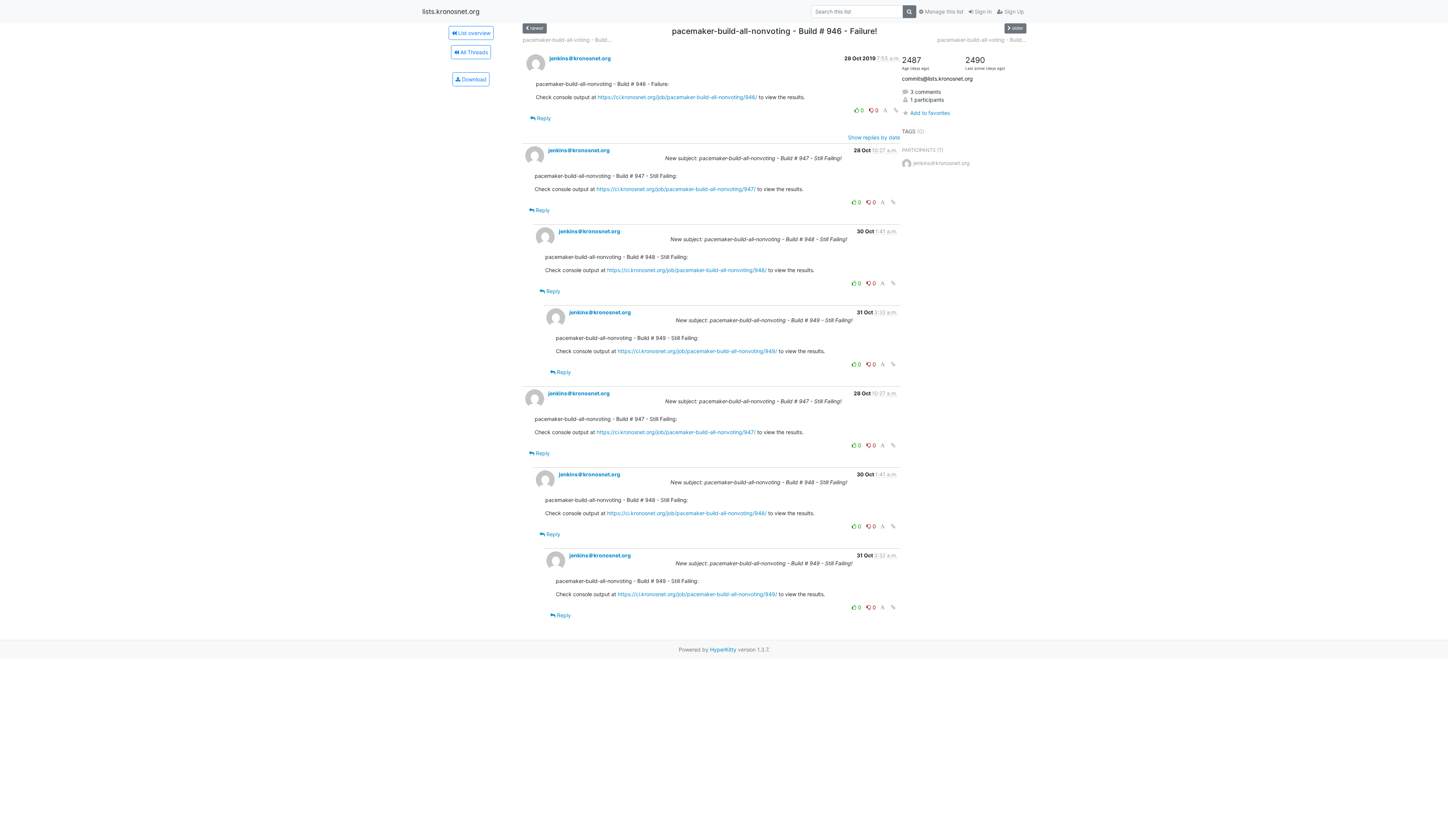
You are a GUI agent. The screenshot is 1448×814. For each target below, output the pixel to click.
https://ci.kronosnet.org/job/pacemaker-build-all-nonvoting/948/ (687, 270)
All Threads (473, 52)
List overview (474, 33)
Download (473, 79)
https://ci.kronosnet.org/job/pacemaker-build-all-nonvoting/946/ (677, 97)
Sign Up (1013, 11)
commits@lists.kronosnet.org (937, 78)
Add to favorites (930, 113)
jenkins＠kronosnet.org (580, 58)
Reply (543, 118)
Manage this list (943, 11)
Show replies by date (874, 137)
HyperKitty (723, 649)
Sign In (982, 11)
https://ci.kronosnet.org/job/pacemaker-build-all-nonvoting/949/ (697, 351)
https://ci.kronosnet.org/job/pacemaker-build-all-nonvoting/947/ (676, 189)
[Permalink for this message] (896, 110)
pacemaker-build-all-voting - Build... (567, 40)
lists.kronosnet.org (451, 11)
